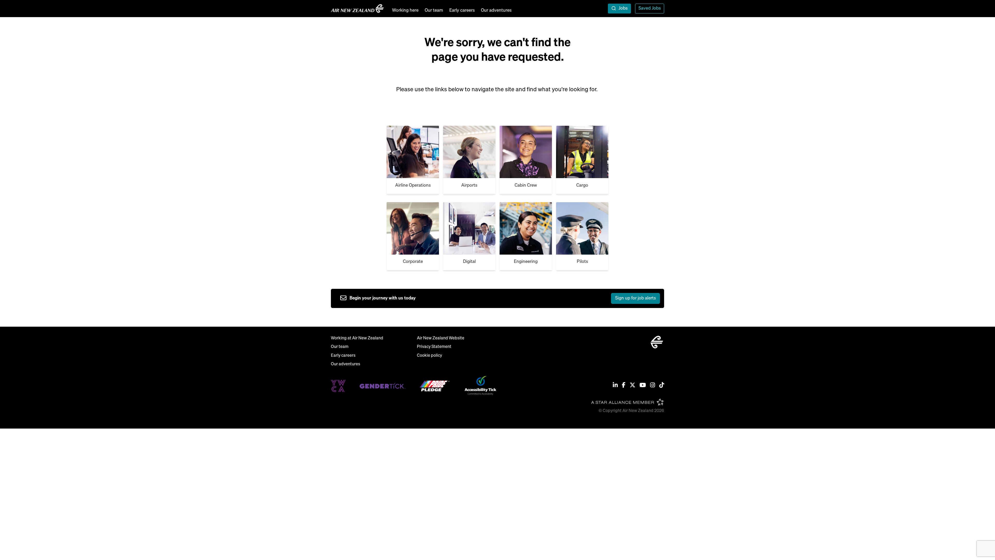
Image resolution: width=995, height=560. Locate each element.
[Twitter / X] (632, 385)
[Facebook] (624, 385)
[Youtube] (642, 385)
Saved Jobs (649, 8)
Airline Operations (413, 185)
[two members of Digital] (413, 228)
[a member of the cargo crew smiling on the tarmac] (469, 152)
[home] (357, 8)
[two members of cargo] (526, 152)
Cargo (582, 185)
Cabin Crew (526, 185)
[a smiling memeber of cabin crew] (413, 152)
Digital (469, 262)
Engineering (526, 262)
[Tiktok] (661, 385)
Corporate (413, 262)
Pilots (582, 262)
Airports (469, 185)
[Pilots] (526, 228)
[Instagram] (652, 385)
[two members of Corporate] (582, 152)
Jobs (623, 8)
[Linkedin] (615, 385)
